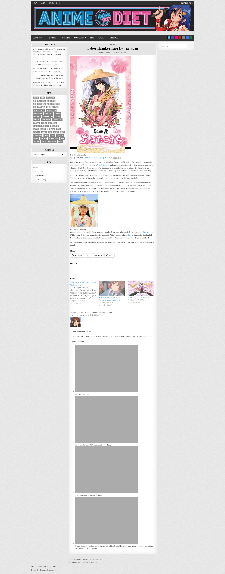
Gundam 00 (55, 126)
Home (35, 3)
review (35, 138)
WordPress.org (39, 180)
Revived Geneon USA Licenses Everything (93, 445)
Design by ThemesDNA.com (42, 570)
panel (52, 135)
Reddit (96, 312)
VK (100, 312)
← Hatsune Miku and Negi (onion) (83, 562)
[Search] (183, 37)
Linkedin (108, 312)
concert (36, 119)
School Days (53, 138)
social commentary (49, 141)
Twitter (80, 312)
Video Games (114, 37)
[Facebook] (172, 37)
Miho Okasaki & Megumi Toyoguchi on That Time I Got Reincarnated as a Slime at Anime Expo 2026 (49, 52)
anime (43, 98)
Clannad (58, 113)
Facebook (89, 312)
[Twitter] (169, 37)
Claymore (36, 116)
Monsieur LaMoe (104, 53)
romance (43, 138)
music (56, 132)
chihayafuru (37, 113)
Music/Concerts (80, 37)
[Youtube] (180, 37)
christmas (48, 113)
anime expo (51, 101)
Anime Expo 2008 (53, 104)
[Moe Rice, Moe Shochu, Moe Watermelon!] (84, 293)
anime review (51, 110)
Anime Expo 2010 (39, 107)
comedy (58, 116)
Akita (129, 235)
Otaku (46, 135)
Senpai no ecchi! (82, 394)
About (43, 3)
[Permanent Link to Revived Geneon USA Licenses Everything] (106, 442)
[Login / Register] (190, 37)
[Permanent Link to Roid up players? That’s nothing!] (106, 493)
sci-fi (62, 138)
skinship (36, 141)
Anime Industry (39, 110)
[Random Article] (187, 37)
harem (35, 129)
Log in (35, 167)
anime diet (50, 98)
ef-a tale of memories (40, 126)
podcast (60, 135)
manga (44, 132)
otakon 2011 (37, 135)
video (60, 141)
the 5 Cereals (103, 165)
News (92, 37)
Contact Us (53, 3)
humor (42, 129)
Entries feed (38, 171)
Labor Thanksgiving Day (94, 158)
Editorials (52, 37)
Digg (103, 312)
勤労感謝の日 (95, 315)
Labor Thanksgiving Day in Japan (112, 48)
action (35, 98)
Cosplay (36, 123)
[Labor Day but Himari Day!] (141, 288)
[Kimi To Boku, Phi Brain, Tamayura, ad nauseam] (112, 288)
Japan (58, 129)
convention (46, 119)
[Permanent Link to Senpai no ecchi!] (106, 392)
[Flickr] (176, 37)
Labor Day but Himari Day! (140, 297)
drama (44, 123)
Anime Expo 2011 (52, 107)
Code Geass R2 (48, 116)
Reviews (101, 37)
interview (50, 129)
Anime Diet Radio (39, 101)
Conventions (37, 37)
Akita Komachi (83, 315)
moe (50, 132)
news (62, 132)
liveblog (36, 132)
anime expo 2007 (39, 104)
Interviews (66, 37)
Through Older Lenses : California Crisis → (86, 559)
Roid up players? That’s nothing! (88, 495)
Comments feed (39, 176)
